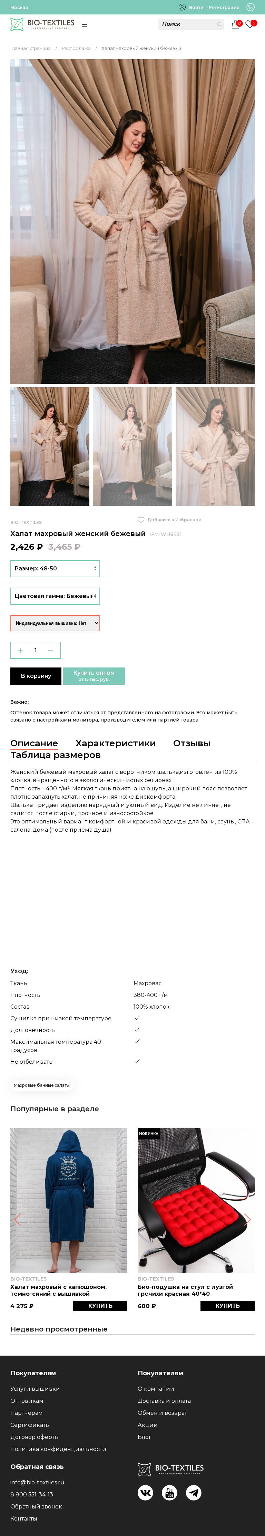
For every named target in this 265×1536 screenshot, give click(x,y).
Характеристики (116, 743)
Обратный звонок (36, 1506)
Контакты (23, 1518)
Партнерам (26, 1413)
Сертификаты (30, 1425)
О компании (156, 1389)
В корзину (36, 676)
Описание (34, 743)
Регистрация (224, 7)
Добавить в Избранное (173, 519)
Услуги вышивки (35, 1389)
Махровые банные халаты (42, 1085)
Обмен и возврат (162, 1413)
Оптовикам (26, 1401)
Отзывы (191, 743)
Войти (196, 7)
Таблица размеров (55, 754)
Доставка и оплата (164, 1401)
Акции (148, 1425)
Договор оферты (34, 1437)
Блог (144, 1437)
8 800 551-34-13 (31, 1494)
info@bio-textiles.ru (37, 1482)
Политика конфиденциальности (58, 1449)
